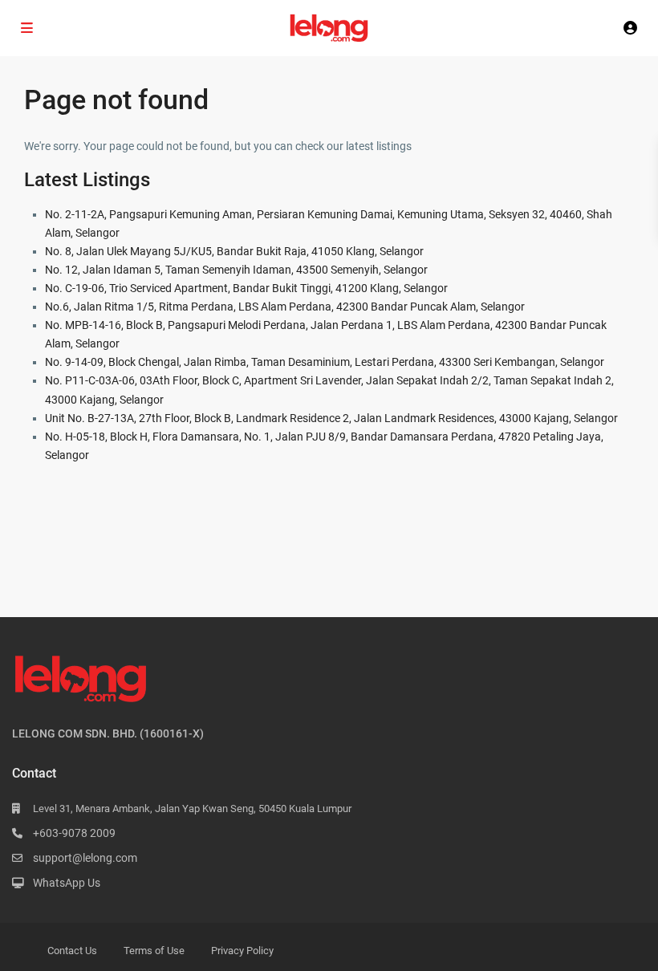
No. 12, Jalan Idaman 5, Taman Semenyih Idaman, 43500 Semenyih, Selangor (236, 269)
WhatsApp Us (66, 882)
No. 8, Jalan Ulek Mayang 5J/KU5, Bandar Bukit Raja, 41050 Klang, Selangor (234, 251)
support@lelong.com (85, 857)
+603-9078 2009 (74, 833)
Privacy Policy (242, 951)
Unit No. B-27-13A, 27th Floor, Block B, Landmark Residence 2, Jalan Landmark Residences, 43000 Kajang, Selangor (331, 418)
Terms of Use (154, 951)
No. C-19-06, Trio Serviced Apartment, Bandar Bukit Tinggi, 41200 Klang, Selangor (246, 288)
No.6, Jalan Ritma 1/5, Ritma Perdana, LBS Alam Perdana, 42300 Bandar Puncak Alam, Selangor (285, 306)
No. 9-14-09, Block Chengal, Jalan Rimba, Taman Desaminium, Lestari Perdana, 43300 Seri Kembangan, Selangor (324, 361)
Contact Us (72, 951)
